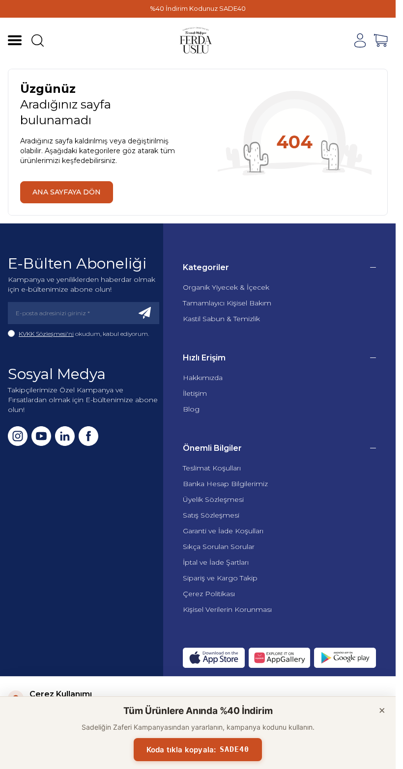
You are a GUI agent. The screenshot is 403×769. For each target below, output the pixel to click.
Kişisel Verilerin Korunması (227, 609)
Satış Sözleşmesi (211, 515)
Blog (191, 409)
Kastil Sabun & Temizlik (221, 318)
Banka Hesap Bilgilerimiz (225, 483)
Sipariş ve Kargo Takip (220, 578)
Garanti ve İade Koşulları (223, 530)
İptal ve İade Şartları (216, 562)
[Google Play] (345, 658)
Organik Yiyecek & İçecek (226, 287)
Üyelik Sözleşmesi (213, 499)
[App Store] (214, 658)
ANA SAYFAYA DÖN (66, 192)
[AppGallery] (280, 658)
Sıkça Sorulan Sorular (219, 546)
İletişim (195, 393)
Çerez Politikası (209, 593)
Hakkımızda (203, 377)
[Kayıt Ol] (145, 313)
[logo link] (196, 40)
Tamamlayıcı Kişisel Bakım (227, 303)
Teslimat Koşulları (212, 468)
